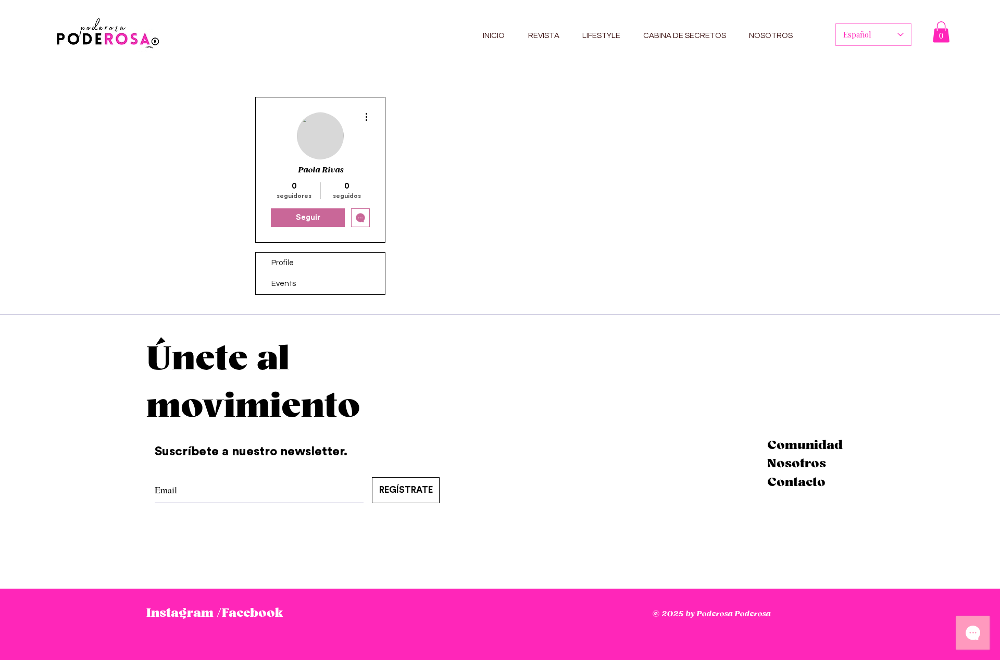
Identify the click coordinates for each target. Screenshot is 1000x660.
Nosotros (796, 463)
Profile (282, 263)
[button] (941, 32)
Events (283, 284)
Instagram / (183, 613)
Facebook (252, 613)
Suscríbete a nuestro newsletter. (253, 451)
